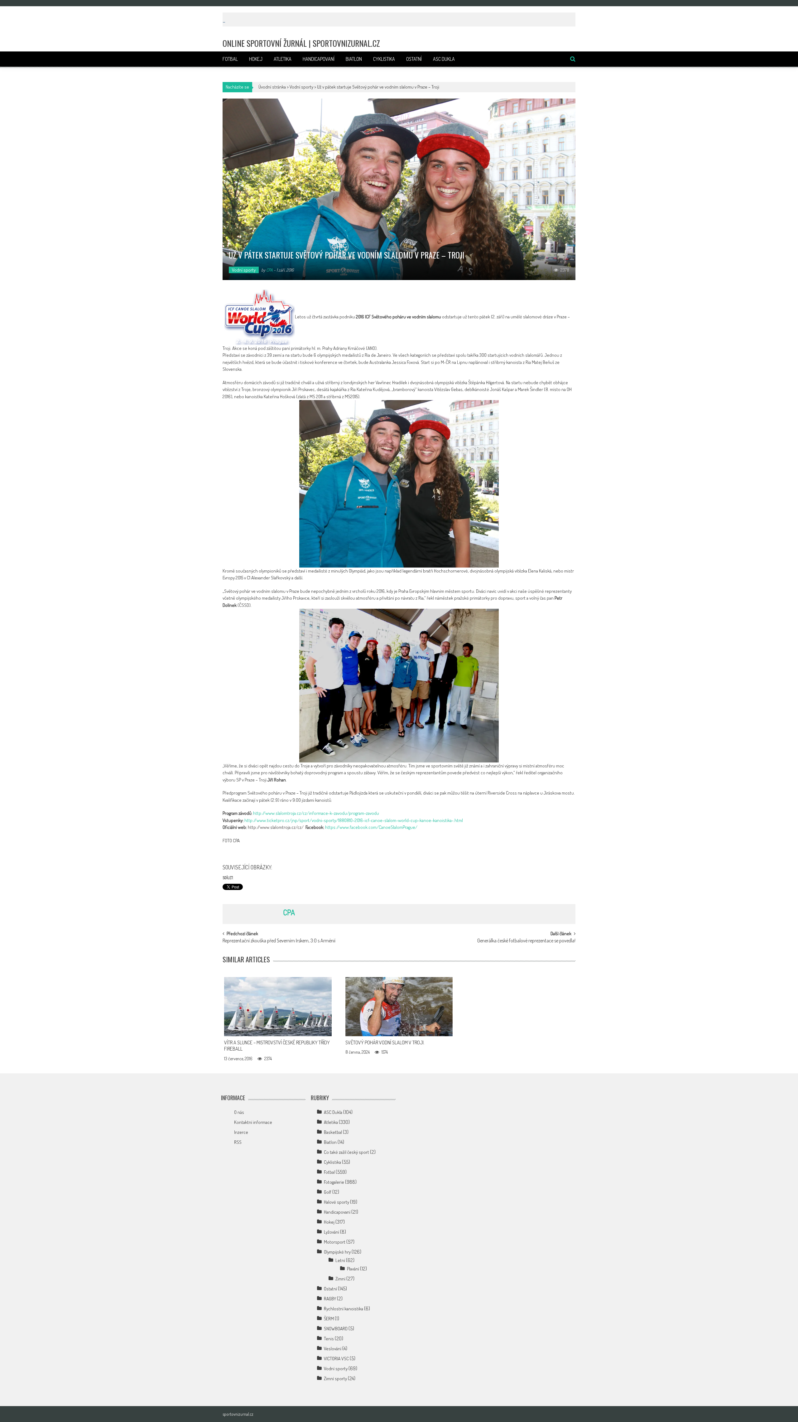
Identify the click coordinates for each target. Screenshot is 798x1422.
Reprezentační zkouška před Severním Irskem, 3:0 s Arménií (279, 941)
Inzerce (241, 1132)
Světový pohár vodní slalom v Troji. (385, 1042)
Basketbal (333, 1132)
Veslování (332, 1349)
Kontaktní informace (253, 1122)
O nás (239, 1112)
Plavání (353, 1269)
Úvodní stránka (272, 87)
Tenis (329, 1339)
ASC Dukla (444, 59)
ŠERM (329, 1319)
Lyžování (331, 1232)
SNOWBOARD (336, 1329)
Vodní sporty (301, 87)
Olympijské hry (337, 1252)
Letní (340, 1260)
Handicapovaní (318, 59)
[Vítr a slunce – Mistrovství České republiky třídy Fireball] (278, 1006)
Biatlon (354, 59)
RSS (238, 1142)
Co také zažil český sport (346, 1152)
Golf (327, 1192)
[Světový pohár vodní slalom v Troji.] (399, 1006)
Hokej (255, 59)
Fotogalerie (334, 1182)
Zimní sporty (335, 1378)
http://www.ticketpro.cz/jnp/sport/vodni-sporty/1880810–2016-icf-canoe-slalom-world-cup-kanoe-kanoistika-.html (353, 820)
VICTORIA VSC (336, 1359)
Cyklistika (384, 59)
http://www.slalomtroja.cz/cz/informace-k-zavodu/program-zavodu (316, 813)
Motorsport (334, 1242)
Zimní (340, 1279)
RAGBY (330, 1299)
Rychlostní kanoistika (343, 1309)
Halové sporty (336, 1202)
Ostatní (414, 59)
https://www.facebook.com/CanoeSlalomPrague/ (371, 827)
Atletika (282, 59)
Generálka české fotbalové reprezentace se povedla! (526, 941)
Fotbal (230, 59)
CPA (269, 270)
